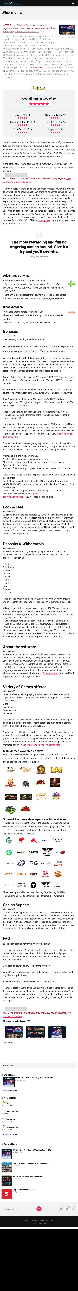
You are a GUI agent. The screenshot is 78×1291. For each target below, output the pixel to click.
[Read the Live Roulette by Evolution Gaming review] (10, 801)
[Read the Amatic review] (46, 844)
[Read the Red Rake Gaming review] (33, 878)
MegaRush (11, 1119)
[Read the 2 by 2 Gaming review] (21, 844)
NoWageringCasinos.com (46, 1220)
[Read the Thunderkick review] (33, 889)
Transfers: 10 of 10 (22, 129)
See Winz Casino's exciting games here (41, 745)
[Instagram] (73, 1208)
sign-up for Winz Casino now (42, 67)
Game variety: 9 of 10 (55, 115)
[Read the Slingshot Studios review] (58, 878)
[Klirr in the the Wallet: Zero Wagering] (7, 1185)
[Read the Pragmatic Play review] (46, 867)
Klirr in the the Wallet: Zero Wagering (27, 1176)
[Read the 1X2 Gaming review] (9, 844)
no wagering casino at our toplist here (21, 31)
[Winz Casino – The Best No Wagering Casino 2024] (7, 1159)
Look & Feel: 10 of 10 (55, 122)
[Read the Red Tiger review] (46, 878)
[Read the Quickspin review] (21, 878)
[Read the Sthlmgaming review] (21, 889)
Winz (8, 1103)
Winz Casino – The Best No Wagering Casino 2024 (32, 1150)
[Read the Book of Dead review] (41, 774)
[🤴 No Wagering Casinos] (11, 3)
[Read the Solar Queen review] (41, 801)
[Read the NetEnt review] (21, 856)
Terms (34, 1223)
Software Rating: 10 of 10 (22, 122)
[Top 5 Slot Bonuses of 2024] (7, 1198)
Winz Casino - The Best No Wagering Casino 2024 (34, 1078)
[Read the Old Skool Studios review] (47, 856)
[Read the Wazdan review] (46, 889)
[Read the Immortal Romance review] (25, 788)
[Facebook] (61, 1208)
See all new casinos (10, 1134)
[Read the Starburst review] (56, 801)
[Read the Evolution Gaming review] (58, 844)
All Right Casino (13, 1127)
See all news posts (10, 1091)
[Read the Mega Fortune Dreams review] (26, 801)
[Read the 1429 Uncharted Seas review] (10, 774)
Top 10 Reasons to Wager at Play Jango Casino (31, 1163)
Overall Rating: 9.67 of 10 (39, 98)
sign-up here (44, 220)
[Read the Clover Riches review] (56, 774)
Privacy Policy (42, 1223)
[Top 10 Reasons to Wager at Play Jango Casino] (7, 1172)
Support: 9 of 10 (55, 129)
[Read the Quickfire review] (9, 878)
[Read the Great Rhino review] (10, 788)
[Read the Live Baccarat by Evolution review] (55, 788)
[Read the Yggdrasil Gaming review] (58, 889)
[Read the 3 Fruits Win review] (26, 774)
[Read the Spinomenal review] (9, 889)
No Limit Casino (13, 1111)
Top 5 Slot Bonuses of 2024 (23, 1190)
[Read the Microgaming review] (9, 856)
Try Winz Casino (50, 673)
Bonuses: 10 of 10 (22, 115)
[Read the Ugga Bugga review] (10, 814)
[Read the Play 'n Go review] (61, 856)
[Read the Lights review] (40, 788)
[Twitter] (67, 1208)
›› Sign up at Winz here (16, 175)
